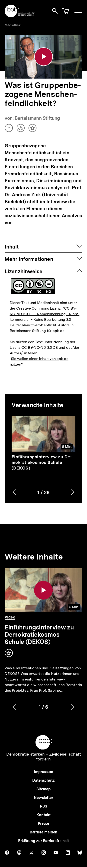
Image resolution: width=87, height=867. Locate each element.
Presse (43, 823)
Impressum (43, 772)
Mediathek (13, 25)
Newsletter (43, 797)
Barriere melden (44, 832)
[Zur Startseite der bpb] (20, 15)
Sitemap (43, 789)
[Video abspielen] (43, 56)
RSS (43, 806)
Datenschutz (43, 780)
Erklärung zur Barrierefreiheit (43, 841)
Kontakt (43, 815)
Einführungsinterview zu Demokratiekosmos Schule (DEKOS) (42, 462)
